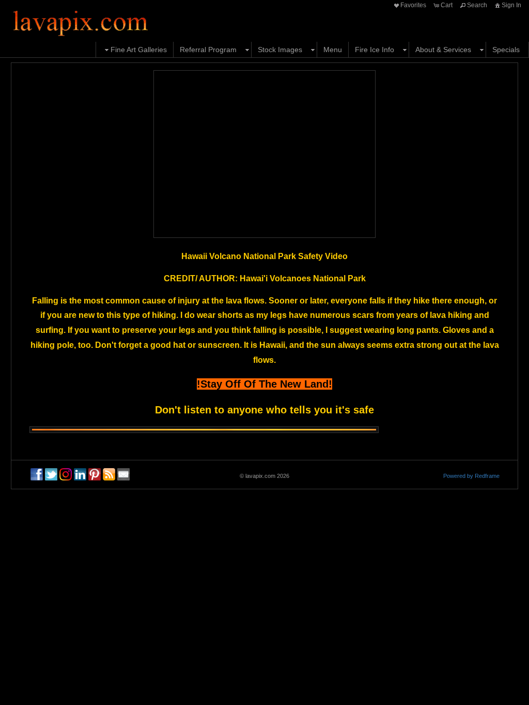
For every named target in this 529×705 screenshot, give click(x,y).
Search (477, 5)
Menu (332, 49)
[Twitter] (51, 474)
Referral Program (208, 49)
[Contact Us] (123, 474)
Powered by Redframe (471, 476)
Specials (506, 49)
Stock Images (280, 49)
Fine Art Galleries (139, 49)
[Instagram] (65, 474)
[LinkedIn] (80, 474)
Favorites (413, 5)
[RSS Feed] (109, 474)
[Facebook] (36, 474)
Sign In (511, 5)
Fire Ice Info (374, 49)
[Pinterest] (94, 474)
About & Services (443, 49)
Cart (447, 5)
